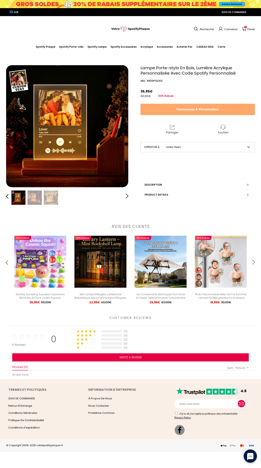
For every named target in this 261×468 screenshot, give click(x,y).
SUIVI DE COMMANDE (234, 12)
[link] (124, 47)
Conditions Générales (22, 413)
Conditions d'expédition (24, 427)
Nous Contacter (98, 406)
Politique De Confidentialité (26, 420)
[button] (203, 29)
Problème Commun (101, 413)
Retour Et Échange (20, 406)
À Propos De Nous (100, 398)
